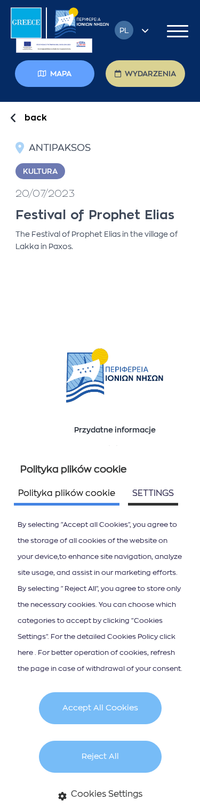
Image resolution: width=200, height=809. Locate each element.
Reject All (100, 756)
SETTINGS (153, 493)
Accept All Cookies (100, 708)
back (36, 118)
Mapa (60, 73)
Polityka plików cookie (66, 493)
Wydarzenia (150, 73)
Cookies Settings (106, 794)
